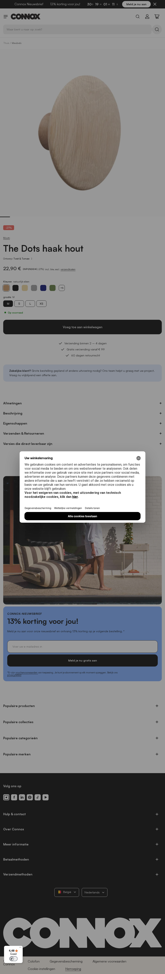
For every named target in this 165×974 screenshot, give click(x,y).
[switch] (13, 958)
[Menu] (20, 948)
